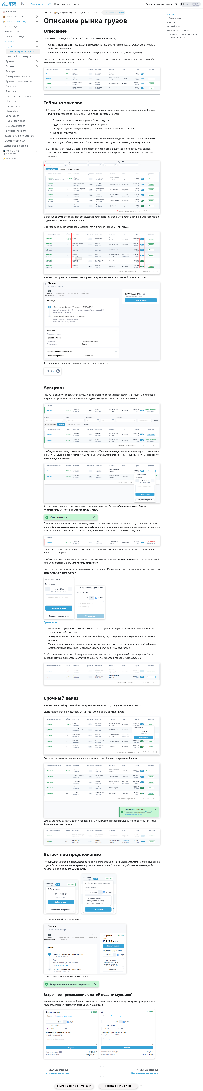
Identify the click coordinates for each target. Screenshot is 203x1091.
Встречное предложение (177, 30)
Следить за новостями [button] (158, 4)
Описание (171, 14)
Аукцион (171, 22)
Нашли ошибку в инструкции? (74, 1086)
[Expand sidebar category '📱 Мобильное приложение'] (37, 152)
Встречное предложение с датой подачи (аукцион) (183, 35)
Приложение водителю (66, 4)
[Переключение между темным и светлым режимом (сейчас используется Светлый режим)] (176, 4)
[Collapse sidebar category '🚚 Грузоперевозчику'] (37, 21)
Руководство (37, 4)
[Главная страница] (46, 12)
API (49, 4)
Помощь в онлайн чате (118, 1086)
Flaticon (149, 1086)
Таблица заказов (174, 18)
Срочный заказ (173, 26)
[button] (21, 41)
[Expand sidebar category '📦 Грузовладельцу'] (37, 16)
